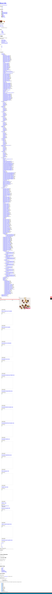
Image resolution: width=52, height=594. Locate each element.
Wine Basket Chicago (7, 282)
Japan (2, 121)
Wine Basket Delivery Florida (8, 285)
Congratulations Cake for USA (10, 258)
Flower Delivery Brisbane (6, 75)
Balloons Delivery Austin (6, 196)
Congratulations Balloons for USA (10, 257)
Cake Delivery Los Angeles (6, 210)
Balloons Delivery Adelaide (6, 55)
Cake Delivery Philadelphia (6, 213)
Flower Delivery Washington (6, 231)
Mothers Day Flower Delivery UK (7, 183)
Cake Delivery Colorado (6, 206)
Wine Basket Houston (7, 289)
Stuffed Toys (4, 93)
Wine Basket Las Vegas (7, 290)
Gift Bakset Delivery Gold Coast (7, 86)
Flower (4, 218)
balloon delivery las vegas (6, 191)
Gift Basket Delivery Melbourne (7, 88)
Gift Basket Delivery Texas (6, 249)
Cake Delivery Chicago (6, 205)
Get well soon (6, 260)
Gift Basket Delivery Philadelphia (7, 247)
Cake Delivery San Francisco (6, 214)
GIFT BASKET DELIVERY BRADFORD (8, 173)
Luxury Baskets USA (8, 236)
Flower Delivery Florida (6, 223)
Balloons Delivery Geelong (6, 58)
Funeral (5, 259)
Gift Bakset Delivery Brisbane (6, 84)
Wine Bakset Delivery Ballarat (6, 94)
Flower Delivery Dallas (6, 222)
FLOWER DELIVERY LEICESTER (7, 167)
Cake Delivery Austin (5, 203)
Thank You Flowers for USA (9, 273)
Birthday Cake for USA (9, 255)
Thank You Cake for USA (9, 272)
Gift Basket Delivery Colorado (6, 239)
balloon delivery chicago (6, 188)
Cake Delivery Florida (5, 208)
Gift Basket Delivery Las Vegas (7, 243)
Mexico (2, 131)
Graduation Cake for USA (9, 264)
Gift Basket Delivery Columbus (7, 240)
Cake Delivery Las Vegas (6, 209)
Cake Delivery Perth (5, 68)
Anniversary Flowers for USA (9, 253)
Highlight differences (4, 580)
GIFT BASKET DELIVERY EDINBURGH (8, 174)
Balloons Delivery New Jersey (6, 200)
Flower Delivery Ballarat (6, 74)
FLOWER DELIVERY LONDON (7, 168)
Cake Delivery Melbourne (6, 67)
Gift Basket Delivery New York (7, 246)
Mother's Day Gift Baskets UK (7, 181)
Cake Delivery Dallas (5, 207)
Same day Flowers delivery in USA (6, 145)
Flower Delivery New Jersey (6, 227)
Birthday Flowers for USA (9, 256)
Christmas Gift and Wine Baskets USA (9, 234)
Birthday (6, 254)
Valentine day (6, 276)
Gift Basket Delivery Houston (6, 242)
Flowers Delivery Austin (6, 232)
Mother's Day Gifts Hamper (6, 182)
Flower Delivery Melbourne (6, 78)
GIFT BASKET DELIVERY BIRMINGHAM (8, 172)
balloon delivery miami (6, 192)
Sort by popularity (4, 40)
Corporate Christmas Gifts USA (10, 235)
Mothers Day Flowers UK (6, 184)
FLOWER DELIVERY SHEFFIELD (7, 169)
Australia (3, 54)
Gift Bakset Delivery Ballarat (6, 83)
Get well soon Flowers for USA (10, 262)
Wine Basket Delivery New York (8, 287)
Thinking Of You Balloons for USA (10, 274)
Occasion (4, 250)
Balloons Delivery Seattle (6, 201)
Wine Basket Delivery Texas (8, 288)
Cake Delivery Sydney (6, 69)
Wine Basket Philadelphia (8, 292)
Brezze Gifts (3, 3)
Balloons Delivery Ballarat (6, 56)
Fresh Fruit (3, 106)
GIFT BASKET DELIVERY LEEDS (7, 175)
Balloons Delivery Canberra (6, 57)
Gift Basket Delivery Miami (6, 244)
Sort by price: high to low (5, 43)
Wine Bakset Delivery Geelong (7, 96)
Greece (2, 111)
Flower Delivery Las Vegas (6, 224)
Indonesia (3, 116)
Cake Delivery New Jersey (6, 212)
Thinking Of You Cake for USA (10, 275)
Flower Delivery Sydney (6, 80)
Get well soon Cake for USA (9, 261)
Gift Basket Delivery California (7, 238)
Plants (3, 105)
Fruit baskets (4, 82)
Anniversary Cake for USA (9, 252)
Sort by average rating (4, 41)
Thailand (3, 151)
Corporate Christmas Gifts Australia (7, 73)
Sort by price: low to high (5, 42)
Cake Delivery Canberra (6, 65)
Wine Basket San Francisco (8, 293)
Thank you (6, 271)
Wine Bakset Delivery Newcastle (7, 98)
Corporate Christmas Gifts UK (6, 162)
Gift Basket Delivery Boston (6, 237)
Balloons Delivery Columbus (6, 198)
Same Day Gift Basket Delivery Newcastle (8, 92)
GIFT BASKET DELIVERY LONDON (8, 177)
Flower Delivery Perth (5, 79)
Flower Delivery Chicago (6, 220)
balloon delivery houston (6, 190)
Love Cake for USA (8, 267)
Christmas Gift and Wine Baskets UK (7, 161)
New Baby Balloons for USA (9, 269)
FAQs (2, 568)
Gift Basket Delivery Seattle (6, 248)
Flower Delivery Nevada (6, 226)
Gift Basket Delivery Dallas (6, 241)
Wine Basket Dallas (7, 283)
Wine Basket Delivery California (8, 284)
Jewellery (4, 180)
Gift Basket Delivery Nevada (6, 245)
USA (2, 34)
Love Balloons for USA (9, 266)
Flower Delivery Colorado (6, 221)
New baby (6, 268)
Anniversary (6, 251)
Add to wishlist (3, 309)
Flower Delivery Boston (6, 219)
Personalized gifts (5, 91)
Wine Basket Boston (7, 281)
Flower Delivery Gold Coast (6, 77)
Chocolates (4, 70)
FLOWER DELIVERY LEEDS (7, 166)
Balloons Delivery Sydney (6, 61)
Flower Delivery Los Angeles (6, 225)
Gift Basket (4, 233)
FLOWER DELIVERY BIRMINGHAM (8, 163)
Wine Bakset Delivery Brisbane (7, 95)
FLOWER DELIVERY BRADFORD (7, 164)
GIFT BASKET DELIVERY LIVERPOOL (8, 176)
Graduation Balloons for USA (9, 263)
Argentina (3, 53)
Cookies (4, 72)
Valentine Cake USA (4, 295)
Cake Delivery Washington (6, 216)
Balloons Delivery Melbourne (6, 59)
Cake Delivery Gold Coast (6, 66)
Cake (3, 34)
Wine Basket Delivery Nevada (8, 286)
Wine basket (4, 100)
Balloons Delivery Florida (6, 199)
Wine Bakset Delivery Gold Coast (7, 97)
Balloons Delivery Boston (6, 197)
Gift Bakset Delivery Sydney (6, 87)
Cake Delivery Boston (5, 204)
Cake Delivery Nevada (6, 211)
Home (0, 34)
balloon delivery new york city (6, 193)
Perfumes (4, 90)
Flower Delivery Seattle (6, 230)
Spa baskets (4, 136)
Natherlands (3, 138)
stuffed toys (4, 150)
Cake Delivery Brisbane (6, 64)
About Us (3, 567)
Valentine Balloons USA (4, 294)
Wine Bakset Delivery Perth (6, 99)
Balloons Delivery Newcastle (6, 60)
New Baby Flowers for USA (9, 270)
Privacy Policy (3, 570)
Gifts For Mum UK (5, 179)
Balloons (4, 140)
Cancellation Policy (4, 571)
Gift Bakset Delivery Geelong (6, 85)
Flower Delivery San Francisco (7, 229)
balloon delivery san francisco (6, 194)
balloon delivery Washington (6, 195)
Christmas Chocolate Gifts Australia (7, 71)
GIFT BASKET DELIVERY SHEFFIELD (8, 178)
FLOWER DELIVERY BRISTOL (7, 165)
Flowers (4, 81)
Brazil (2, 101)
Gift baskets (4, 89)
